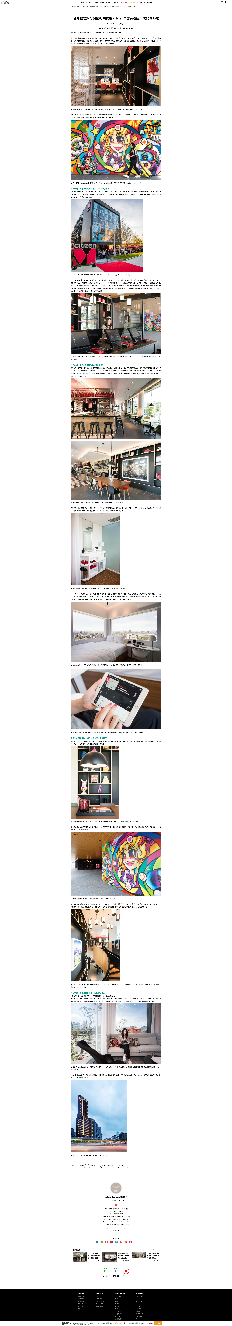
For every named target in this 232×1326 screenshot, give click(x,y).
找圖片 (91, 2)
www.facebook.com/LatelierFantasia (118, 1222)
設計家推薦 (99, 1293)
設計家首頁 (118, 1296)
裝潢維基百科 (119, 1319)
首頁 (72, 6)
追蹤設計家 (139, 1293)
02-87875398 (118, 1211)
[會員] (225, 2)
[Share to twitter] (116, 1242)
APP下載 (98, 1296)
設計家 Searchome (5, 2)
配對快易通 (99, 1299)
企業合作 (80, 1306)
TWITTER (139, 1316)
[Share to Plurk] (121, 1242)
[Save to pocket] (106, 1242)
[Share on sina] (125, 1242)
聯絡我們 (80, 1304)
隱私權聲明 (81, 1301)
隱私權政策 (119, 1323)
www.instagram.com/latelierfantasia (118, 1224)
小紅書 (138, 1311)
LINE (137, 1299)
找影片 (108, 2)
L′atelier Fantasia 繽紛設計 (116, 1198)
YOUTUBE (139, 1306)
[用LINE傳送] (101, 1242)
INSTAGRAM (139, 1301)
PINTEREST (139, 1314)
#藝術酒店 (93, 1166)
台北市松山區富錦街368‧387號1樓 (116, 1209)
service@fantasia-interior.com (119, 1219)
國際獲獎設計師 (133, 2)
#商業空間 (80, 1166)
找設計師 (84, 2)
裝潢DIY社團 (99, 1306)
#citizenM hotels (107, 1166)
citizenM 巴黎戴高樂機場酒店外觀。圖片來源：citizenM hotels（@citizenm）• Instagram (103, 275)
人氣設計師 (123, 2)
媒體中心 (80, 1309)
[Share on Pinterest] (111, 1242)
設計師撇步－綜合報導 (88, 6)
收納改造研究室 (100, 1304)
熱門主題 (117, 1316)
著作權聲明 (81, 1299)
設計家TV (115, 2)
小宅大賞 (142, 2)
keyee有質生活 (100, 1301)
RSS (137, 1319)
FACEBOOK (139, 1296)
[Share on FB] (97, 1242)
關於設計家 (81, 1293)
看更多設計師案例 (116, 1230)
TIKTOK (138, 1309)
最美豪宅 (149, 2)
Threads (138, 1304)
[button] (153, 1249)
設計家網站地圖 (120, 1293)
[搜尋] (229, 2)
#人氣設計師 (123, 1166)
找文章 (97, 2)
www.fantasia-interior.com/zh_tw (118, 1216)
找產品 (102, 2)
